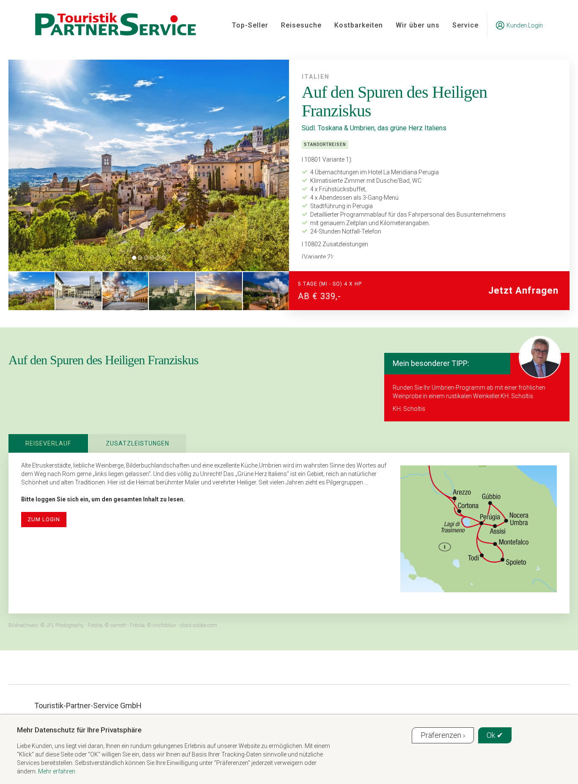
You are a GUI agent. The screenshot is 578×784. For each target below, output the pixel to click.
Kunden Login (524, 25)
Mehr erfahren (56, 771)
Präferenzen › (443, 735)
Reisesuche (301, 25)
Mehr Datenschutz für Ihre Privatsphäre (79, 730)
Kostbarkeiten (358, 25)
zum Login (44, 519)
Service (465, 25)
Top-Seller (250, 25)
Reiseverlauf (48, 443)
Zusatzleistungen (137, 443)
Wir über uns (418, 25)
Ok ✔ (495, 735)
